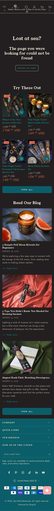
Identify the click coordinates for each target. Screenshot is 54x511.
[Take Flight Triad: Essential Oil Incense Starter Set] (14, 151)
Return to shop (27, 68)
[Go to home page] (15, 7)
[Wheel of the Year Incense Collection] (14, 105)
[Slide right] (49, 10)
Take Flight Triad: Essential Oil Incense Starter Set (13, 169)
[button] (26, 7)
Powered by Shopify (27, 504)
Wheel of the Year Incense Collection (11, 121)
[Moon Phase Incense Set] (40, 151)
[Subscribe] (50, 454)
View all (27, 189)
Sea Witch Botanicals (22, 501)
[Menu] (4, 7)
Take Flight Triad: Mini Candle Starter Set (38, 122)
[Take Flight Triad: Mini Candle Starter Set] (40, 105)
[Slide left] (4, 10)
